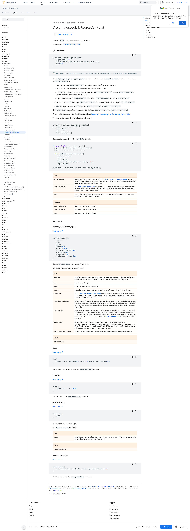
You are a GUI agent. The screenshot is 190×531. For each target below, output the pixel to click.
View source (57, 231)
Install (25, 2)
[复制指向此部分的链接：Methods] (64, 222)
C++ (22, 13)
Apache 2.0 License (54, 488)
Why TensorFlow (83, 2)
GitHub (179, 2)
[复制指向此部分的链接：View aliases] (67, 50)
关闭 (173, 23)
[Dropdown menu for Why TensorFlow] (91, 2)
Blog (30, 506)
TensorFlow (56, 22)
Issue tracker (114, 506)
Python (15, 13)
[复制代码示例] (135, 55)
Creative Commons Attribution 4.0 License (102, 486)
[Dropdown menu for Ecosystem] (59, 2)
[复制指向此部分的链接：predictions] (66, 402)
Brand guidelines (115, 515)
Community (67, 2)
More (35, 13)
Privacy (37, 527)
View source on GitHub (64, 34)
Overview (5, 13)
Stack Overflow (114, 512)
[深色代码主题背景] (132, 55)
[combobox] (149, 2)
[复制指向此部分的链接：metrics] (62, 375)
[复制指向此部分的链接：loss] (59, 348)
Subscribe (166, 527)
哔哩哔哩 (32, 515)
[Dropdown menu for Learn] (36, 2)
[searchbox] (13, 19)
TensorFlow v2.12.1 (10, 8)
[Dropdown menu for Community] (73, 2)
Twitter (31, 512)
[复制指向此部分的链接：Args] (59, 175)
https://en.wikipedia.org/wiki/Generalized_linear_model (110, 114)
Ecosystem (53, 2)
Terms (31, 527)
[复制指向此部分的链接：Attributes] (62, 202)
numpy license (58, 490)
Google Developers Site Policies (81, 488)
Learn (32, 2)
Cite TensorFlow (115, 518)
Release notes (114, 509)
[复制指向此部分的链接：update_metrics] (70, 455)
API (42, 2)
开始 (182, 23)
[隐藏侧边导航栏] (24, 527)
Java (28, 13)
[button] (13, 35)
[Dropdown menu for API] (45, 2)
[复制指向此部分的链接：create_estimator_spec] (77, 227)
